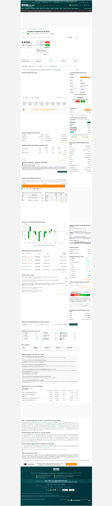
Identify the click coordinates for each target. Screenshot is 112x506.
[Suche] (56, 5)
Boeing (26, 332)
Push (32, 97)
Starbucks (65, 332)
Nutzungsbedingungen (67, 487)
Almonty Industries (75, 262)
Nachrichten (33, 8)
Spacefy (46, 457)
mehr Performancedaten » (63, 142)
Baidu (24, 347)
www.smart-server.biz (86, 319)
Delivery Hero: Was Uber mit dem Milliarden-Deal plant (32, 290)
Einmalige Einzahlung (24, 324)
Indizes (37, 8)
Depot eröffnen (74, 136)
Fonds (41, 8)
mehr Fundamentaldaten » (63, 154)
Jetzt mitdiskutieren (62, 171)
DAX (72, 263)
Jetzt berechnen (73, 324)
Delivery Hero (69, 454)
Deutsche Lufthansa (48, 335)
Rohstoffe (57, 8)
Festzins (69, 8)
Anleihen (48, 8)
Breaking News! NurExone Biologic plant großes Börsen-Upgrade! (43, 69)
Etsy (65, 457)
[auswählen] (56, 97)
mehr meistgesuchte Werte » (86, 279)
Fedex (26, 335)
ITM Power (46, 332)
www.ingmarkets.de (86, 305)
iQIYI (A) (58, 458)
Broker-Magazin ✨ (75, 8)
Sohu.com (71, 233)
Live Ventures (71, 238)
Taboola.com (34, 281)
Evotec (72, 273)
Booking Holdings (38, 458)
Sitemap (59, 484)
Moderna (73, 275)
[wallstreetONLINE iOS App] (65, 490)
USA (90, 163)
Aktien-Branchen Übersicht (52, 484)
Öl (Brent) (73, 269)
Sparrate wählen (41, 324)
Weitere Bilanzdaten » (63, 202)
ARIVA (49, 493)
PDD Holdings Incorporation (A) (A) (56, 457)
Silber (72, 265)
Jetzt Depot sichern (40, 481)
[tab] (50, 357)
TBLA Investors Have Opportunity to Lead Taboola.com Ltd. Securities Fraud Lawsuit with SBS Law (40, 280)
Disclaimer (47, 487)
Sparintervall (59, 324)
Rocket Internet (44, 455)
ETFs (44, 8)
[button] (33, 356)
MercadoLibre (69, 347)
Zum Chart (54, 377)
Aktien (22, 8)
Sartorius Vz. (65, 335)
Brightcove (87, 233)
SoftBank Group (34, 288)
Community (27, 8)
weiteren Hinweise (84, 306)
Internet (89, 161)
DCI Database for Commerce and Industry (56, 455)
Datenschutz (52, 487)
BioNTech (73, 271)
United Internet (59, 347)
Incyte (26, 338)
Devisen (65, 8)
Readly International (71, 457)
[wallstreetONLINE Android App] (71, 490)
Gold (72, 260)
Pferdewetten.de (40, 457)
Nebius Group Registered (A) (87, 238)
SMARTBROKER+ (70, 476)
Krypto (61, 8)
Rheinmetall (73, 277)
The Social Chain (30, 458)
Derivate (52, 8)
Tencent (60, 454)
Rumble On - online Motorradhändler (37, 162)
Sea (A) (28, 457)
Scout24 (54, 458)
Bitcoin (72, 267)
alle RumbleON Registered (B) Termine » (85, 287)
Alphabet (35, 347)
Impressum (43, 487)
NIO (63, 338)
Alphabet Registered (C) (70, 455)
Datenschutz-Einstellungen (59, 487)
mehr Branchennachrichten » (62, 293)
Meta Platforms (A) (54, 454)
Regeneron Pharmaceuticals (49, 338)
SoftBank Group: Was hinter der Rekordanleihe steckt (32, 287)
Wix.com (29, 285)
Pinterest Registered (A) (47, 458)
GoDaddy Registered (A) (36, 278)
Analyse (37, 97)
